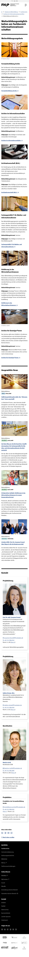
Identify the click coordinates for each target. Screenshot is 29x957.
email (8, 833)
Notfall (3, 906)
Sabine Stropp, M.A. (9, 693)
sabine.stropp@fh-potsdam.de (13, 705)
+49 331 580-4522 (9, 640)
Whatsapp (11, 833)
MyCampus (4, 879)
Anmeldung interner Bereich (9, 890)
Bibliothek (4, 859)
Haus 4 (14, 772)
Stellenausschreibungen (8, 866)
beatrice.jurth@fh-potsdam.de (13, 768)
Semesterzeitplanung (7, 852)
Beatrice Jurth (7, 762)
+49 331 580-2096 (9, 770)
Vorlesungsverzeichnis (7, 855)
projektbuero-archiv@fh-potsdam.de (14, 807)
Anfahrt (3, 902)
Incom (3, 883)
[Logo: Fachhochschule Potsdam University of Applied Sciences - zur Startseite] (10, 5)
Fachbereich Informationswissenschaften (13, 14)
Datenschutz (5, 909)
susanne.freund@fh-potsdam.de (13, 638)
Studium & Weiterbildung (11, 12)
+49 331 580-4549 (9, 707)
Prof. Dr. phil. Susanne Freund (11, 617)
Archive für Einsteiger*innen (9, 357)
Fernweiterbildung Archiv (9, 91)
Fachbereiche (23, 12)
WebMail (3, 875)
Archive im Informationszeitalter (11, 140)
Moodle (3, 886)
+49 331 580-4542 (9, 809)
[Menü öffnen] (26, 5)
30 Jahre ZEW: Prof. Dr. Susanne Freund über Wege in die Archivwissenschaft (13, 543)
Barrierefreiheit (5, 913)
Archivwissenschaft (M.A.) (9, 192)
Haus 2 (13, 642)
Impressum (4, 920)
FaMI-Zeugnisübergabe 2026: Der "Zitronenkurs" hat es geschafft (14, 398)
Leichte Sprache (6, 916)
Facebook (5, 833)
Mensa (3, 863)
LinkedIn (2, 833)
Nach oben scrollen (8, 837)
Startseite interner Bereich (8, 893)
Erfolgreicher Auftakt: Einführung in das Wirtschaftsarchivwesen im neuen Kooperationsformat (13, 495)
